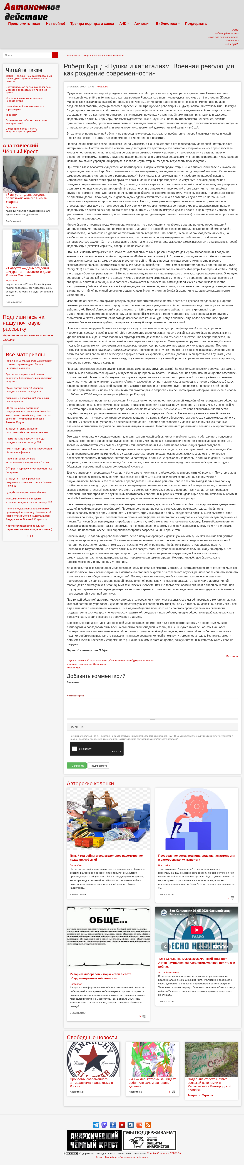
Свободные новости (92, 1037)
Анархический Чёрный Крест (20, 148)
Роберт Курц (74, 667)
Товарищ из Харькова (200, 1095)
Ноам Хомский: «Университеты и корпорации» (25, 107)
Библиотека (167, 23)
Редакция (102, 86)
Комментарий (76, 695)
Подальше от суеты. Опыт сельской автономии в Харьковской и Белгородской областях (209, 1084)
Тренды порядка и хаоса (92, 23)
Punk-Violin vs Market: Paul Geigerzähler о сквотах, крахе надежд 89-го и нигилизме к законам (29, 364)
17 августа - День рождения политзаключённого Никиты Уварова (26, 198)
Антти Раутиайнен (169, 972)
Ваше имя (73, 682)
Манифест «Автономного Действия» (126, 1157)
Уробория (11, 114)
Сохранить (77, 765)
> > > (30, 536)
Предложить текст (24, 23)
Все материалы (25, 354)
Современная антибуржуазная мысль (131, 660)
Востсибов (76, 865)
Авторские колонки (90, 783)
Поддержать (196, 23)
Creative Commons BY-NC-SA (164, 1153)
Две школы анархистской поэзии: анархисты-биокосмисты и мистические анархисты (29, 377)
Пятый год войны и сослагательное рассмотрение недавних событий (106, 857)
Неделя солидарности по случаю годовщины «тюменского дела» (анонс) (29, 527)
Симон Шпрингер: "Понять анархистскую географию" (21, 130)
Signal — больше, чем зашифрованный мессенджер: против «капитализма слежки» (29, 78)
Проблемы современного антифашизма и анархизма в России (91, 1082)
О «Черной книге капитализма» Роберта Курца (24, 99)
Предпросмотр (98, 765)
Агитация (142, 23)
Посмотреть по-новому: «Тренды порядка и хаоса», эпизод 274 (25, 440)
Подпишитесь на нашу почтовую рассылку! (23, 322)
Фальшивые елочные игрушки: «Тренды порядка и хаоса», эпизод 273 (29, 500)
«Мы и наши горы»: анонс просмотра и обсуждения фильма (29, 450)
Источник (232, 656)
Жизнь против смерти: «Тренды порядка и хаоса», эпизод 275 (24, 389)
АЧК (123, 23)
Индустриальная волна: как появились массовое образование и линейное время (28, 89)
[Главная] (33, 12)
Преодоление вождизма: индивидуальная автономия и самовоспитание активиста (196, 857)
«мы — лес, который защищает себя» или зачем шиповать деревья (152, 1082)
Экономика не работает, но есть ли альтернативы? (26, 121)
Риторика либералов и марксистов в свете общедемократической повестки (100, 976)
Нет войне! (55, 23)
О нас (99, 1157)
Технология (85, 664)
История (72, 664)
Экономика (99, 664)
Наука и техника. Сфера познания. (104, 55)
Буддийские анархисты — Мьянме (26, 492)
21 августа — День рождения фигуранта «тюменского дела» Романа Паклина (29, 271)
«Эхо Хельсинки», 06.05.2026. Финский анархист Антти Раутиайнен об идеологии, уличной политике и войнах (196, 963)
